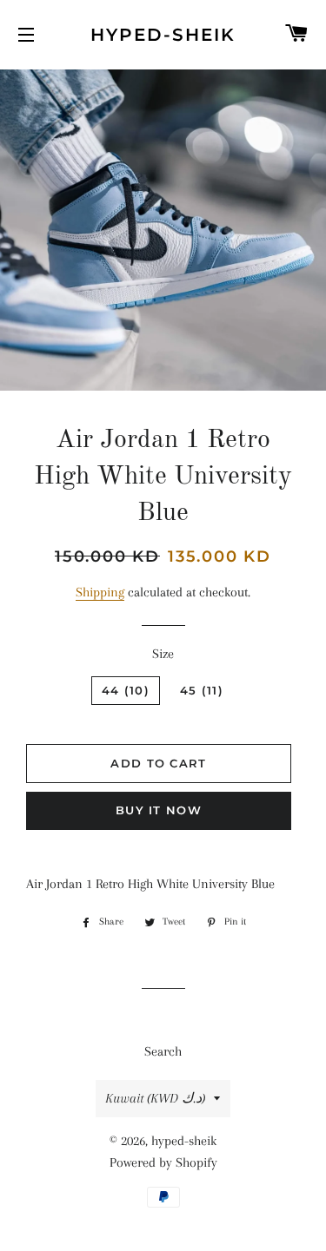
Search (163, 1051)
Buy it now (159, 810)
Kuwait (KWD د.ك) (155, 1098)
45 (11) (201, 690)
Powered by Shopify (163, 1162)
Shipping (100, 592)
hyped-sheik (163, 34)
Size (163, 654)
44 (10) (126, 690)
